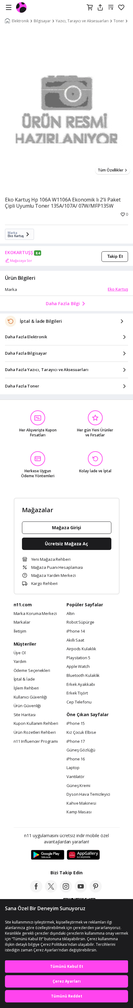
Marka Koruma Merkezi (35, 613)
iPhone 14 (75, 631)
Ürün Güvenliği (27, 705)
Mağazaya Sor (21, 260)
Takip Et (115, 256)
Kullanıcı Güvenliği (30, 697)
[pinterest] (95, 890)
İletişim (20, 631)
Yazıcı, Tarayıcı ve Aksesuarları (82, 21)
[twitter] (51, 890)
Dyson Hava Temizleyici (88, 794)
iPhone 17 (75, 741)
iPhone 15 (75, 723)
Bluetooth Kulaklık (83, 675)
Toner (119, 21)
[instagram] (66, 890)
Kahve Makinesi (81, 803)
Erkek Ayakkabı (80, 684)
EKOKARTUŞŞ (19, 252)
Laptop (72, 767)
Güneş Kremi (78, 785)
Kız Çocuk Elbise (81, 732)
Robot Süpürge (80, 622)
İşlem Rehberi (26, 688)
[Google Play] (47, 855)
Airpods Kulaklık (81, 649)
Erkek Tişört (77, 693)
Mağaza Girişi (66, 527)
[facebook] (36, 890)
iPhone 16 (75, 759)
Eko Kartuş (118, 289)
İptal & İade (24, 679)
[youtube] (81, 890)
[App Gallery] (83, 855)
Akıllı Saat (75, 640)
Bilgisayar (42, 21)
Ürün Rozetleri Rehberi (35, 732)
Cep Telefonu (79, 702)
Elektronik (20, 21)
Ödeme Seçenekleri (32, 670)
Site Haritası (25, 714)
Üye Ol (20, 653)
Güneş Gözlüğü (80, 750)
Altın (70, 613)
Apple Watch (78, 666)
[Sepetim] (89, 7)
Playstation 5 (78, 657)
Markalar (22, 622)
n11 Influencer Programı (36, 741)
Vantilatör (75, 776)
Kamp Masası (79, 812)
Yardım (20, 661)
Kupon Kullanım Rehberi (36, 723)
